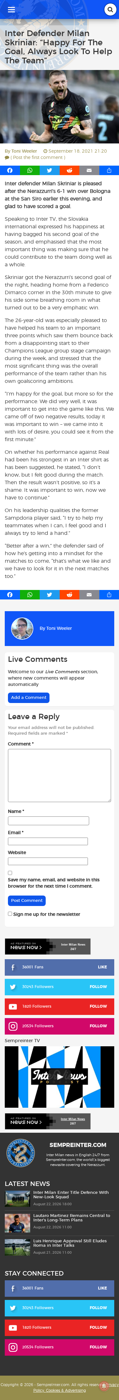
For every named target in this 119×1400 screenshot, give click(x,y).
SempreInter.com (78, 1145)
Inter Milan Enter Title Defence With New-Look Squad (71, 1195)
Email (15, 833)
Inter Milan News (73, 1119)
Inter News (73, 944)
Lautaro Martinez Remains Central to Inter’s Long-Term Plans (71, 1218)
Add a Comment (28, 698)
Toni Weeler (24, 151)
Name (16, 811)
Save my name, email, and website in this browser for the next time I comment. (54, 883)
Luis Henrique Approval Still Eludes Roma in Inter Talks (70, 1243)
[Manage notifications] (104, 1386)
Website (17, 853)
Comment (21, 744)
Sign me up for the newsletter (46, 914)
